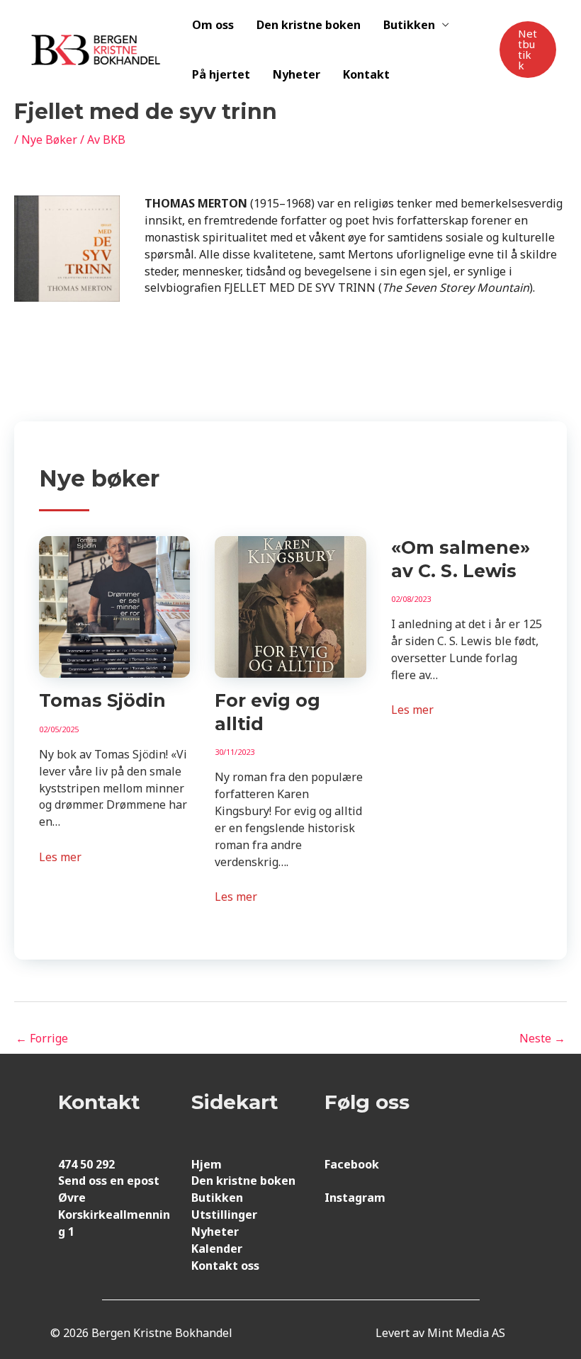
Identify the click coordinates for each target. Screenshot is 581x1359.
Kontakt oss (225, 1265)
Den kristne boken (308, 25)
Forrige (42, 1038)
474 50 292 (86, 1164)
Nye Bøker (49, 139)
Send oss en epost (108, 1180)
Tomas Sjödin (102, 700)
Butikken (409, 25)
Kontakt (366, 74)
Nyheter (296, 74)
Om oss (213, 25)
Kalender (216, 1248)
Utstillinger (224, 1214)
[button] (528, 49)
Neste (542, 1038)
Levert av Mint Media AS (440, 1333)
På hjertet (221, 74)
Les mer (60, 857)
